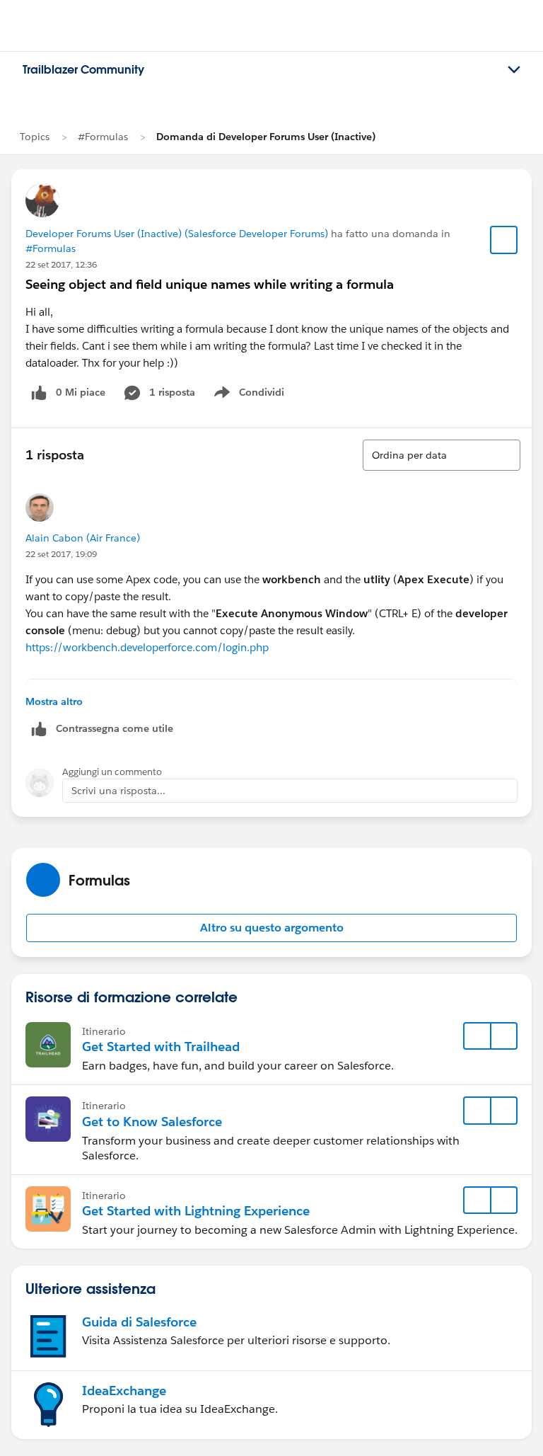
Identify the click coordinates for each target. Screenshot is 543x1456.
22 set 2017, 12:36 (61, 264)
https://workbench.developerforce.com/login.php (147, 647)
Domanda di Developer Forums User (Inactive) (265, 136)
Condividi (256, 395)
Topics (34, 136)
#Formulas (103, 136)
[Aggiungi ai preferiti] (504, 240)
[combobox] (441, 455)
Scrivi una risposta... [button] (118, 790)
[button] (271, 928)
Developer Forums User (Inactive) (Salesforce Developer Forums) (176, 233)
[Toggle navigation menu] (514, 70)
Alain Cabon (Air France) (82, 538)
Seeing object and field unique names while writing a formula (209, 284)
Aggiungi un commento (112, 772)
